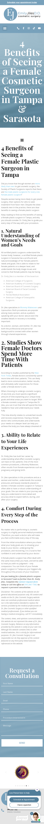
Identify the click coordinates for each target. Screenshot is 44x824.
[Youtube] (39, 28)
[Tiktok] (34, 28)
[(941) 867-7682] (2, 810)
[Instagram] (28, 28)
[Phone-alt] (18, 28)
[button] (4, 28)
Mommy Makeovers (29, 307)
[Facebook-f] (23, 28)
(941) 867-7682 (31, 584)
